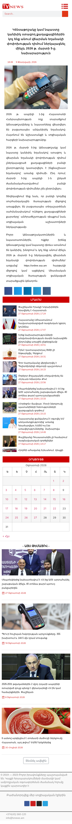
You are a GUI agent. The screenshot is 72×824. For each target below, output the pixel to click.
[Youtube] (33, 803)
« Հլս (6, 536)
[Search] (65, 14)
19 (25, 508)
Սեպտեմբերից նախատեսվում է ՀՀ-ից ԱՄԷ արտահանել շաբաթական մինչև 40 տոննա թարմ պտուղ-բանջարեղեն (42, 392)
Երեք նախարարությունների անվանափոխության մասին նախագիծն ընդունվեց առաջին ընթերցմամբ (42, 338)
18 (16, 508)
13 (35, 499)
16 (64, 499)
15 (54, 499)
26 (26, 517)
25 (16, 517)
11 (16, 499)
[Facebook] (27, 803)
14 (45, 499)
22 (54, 508)
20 (35, 508)
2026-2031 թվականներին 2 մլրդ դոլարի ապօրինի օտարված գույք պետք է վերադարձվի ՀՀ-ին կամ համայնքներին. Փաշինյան (31, 688)
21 (45, 508)
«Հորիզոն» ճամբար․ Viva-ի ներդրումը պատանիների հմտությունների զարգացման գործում (40, 407)
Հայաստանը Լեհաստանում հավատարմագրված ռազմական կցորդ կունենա (42, 323)
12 (25, 499)
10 (6, 499)
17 (6, 508)
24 (7, 517)
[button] (8, 291)
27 (35, 517)
